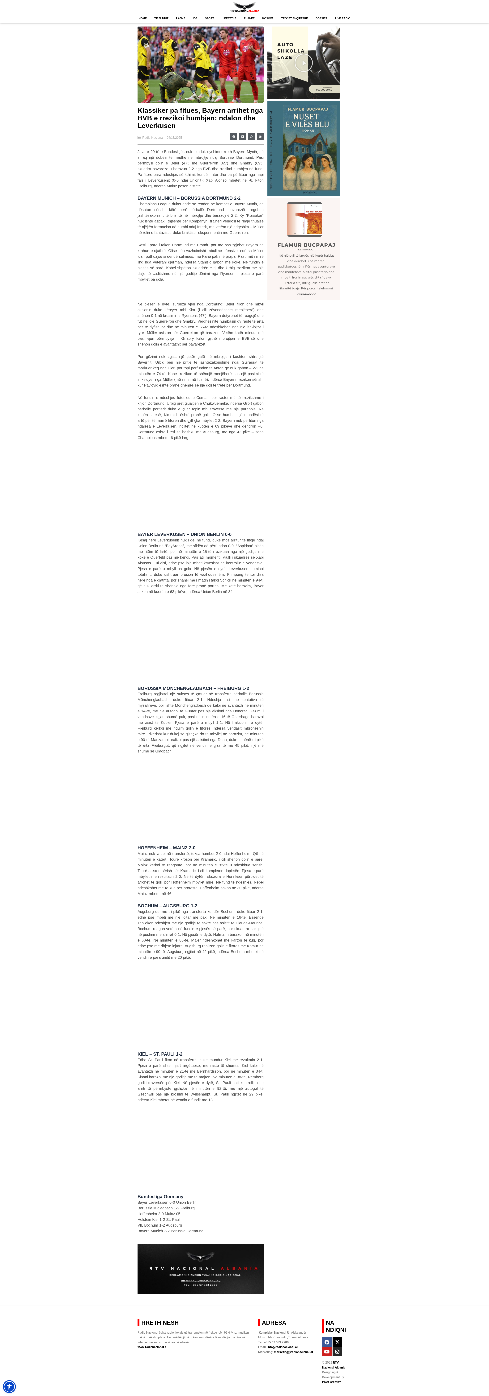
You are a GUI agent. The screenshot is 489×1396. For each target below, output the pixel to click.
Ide (195, 18)
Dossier (321, 18)
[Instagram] (337, 1351)
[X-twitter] (337, 1342)
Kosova (268, 18)
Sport (209, 18)
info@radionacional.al (282, 1347)
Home (143, 18)
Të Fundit (161, 18)
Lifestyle (229, 18)
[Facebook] (327, 1342)
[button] (233, 136)
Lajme (180, 18)
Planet (249, 18)
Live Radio (342, 18)
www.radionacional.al (152, 1347)
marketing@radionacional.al (293, 1352)
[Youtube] (327, 1351)
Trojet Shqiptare (294, 18)
